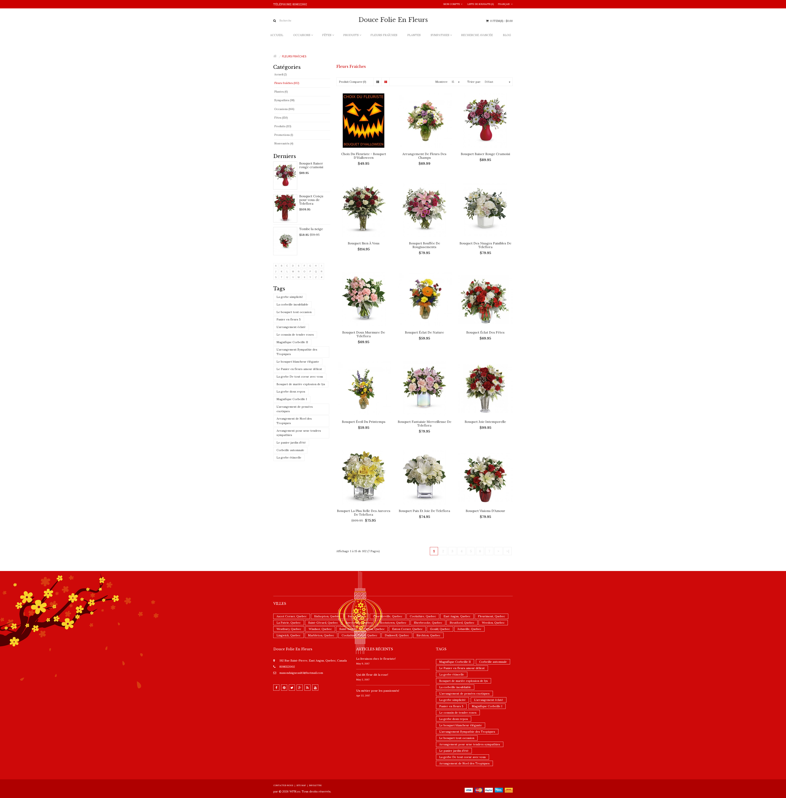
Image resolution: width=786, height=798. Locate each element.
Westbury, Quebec (289, 629)
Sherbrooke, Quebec (428, 622)
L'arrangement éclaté (291, 327)
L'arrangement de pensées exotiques (295, 409)
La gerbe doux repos (291, 391)
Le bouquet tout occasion (294, 312)
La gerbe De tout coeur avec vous (300, 376)
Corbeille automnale (290, 450)
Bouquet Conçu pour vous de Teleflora (311, 199)
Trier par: (474, 82)
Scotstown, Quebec (393, 622)
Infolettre (315, 785)
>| (507, 551)
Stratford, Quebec (462, 622)
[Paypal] (489, 790)
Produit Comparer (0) (352, 82)
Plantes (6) (281, 91)
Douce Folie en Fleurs (393, 20)
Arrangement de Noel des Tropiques (294, 421)
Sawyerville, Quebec (359, 622)
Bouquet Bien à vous (363, 243)
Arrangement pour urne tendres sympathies (299, 433)
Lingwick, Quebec (288, 635)
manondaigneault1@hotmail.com (301, 673)
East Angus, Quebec (457, 616)
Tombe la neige (311, 229)
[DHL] (509, 790)
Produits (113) (282, 126)
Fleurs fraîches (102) (286, 83)
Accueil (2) (280, 74)
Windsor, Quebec (320, 629)
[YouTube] (315, 687)
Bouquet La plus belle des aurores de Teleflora (363, 512)
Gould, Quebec (440, 629)
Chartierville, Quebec (387, 616)
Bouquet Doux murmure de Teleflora (363, 334)
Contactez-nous (283, 785)
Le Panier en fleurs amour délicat (299, 369)
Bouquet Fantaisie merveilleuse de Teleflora (424, 423)
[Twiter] (292, 687)
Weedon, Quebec (493, 622)
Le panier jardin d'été (291, 442)
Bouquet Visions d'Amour (485, 511)
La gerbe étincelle (289, 457)
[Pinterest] (284, 687)
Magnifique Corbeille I (292, 399)
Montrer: (441, 82)
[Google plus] (300, 687)
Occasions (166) (284, 109)
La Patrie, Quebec (289, 622)
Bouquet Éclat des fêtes (485, 332)
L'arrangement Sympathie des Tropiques (297, 352)
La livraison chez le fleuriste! (376, 659)
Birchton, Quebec (428, 635)
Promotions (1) (283, 135)
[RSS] (307, 687)
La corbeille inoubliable (292, 304)
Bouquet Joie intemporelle (485, 421)
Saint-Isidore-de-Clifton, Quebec (362, 629)
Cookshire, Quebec (423, 616)
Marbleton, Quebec (321, 635)
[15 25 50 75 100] (455, 82)
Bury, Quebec (357, 616)
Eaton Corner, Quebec (407, 629)
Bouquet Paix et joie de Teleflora (424, 511)
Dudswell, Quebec (397, 635)
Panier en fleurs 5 (289, 319)
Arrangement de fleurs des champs (424, 155)
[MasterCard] (479, 790)
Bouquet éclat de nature (424, 332)
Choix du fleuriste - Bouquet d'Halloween (363, 155)
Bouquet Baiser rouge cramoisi (311, 165)
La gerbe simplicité (290, 297)
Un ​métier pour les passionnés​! (377, 690)
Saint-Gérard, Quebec (323, 622)
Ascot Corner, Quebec (292, 616)
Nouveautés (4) (283, 143)
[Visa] (469, 790)
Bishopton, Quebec (327, 616)
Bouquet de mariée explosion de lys (301, 384)
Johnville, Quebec (469, 629)
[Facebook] (276, 687)
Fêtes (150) (281, 117)
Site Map (301, 785)
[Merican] (499, 790)
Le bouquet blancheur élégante (298, 361)
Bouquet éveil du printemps (363, 421)
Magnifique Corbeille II (292, 342)
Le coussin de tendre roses (295, 334)
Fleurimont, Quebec (491, 616)
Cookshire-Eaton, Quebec (359, 635)
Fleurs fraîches (294, 56)
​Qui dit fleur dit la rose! (372, 675)
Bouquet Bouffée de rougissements (424, 245)
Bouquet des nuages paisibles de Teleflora (485, 245)
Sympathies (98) (284, 100)
